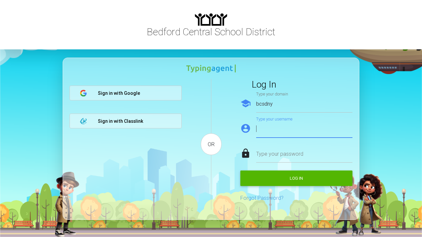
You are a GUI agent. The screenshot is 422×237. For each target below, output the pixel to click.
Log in (296, 178)
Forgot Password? (262, 198)
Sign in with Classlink (120, 121)
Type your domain (272, 94)
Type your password (279, 153)
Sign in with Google (119, 93)
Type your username (274, 119)
